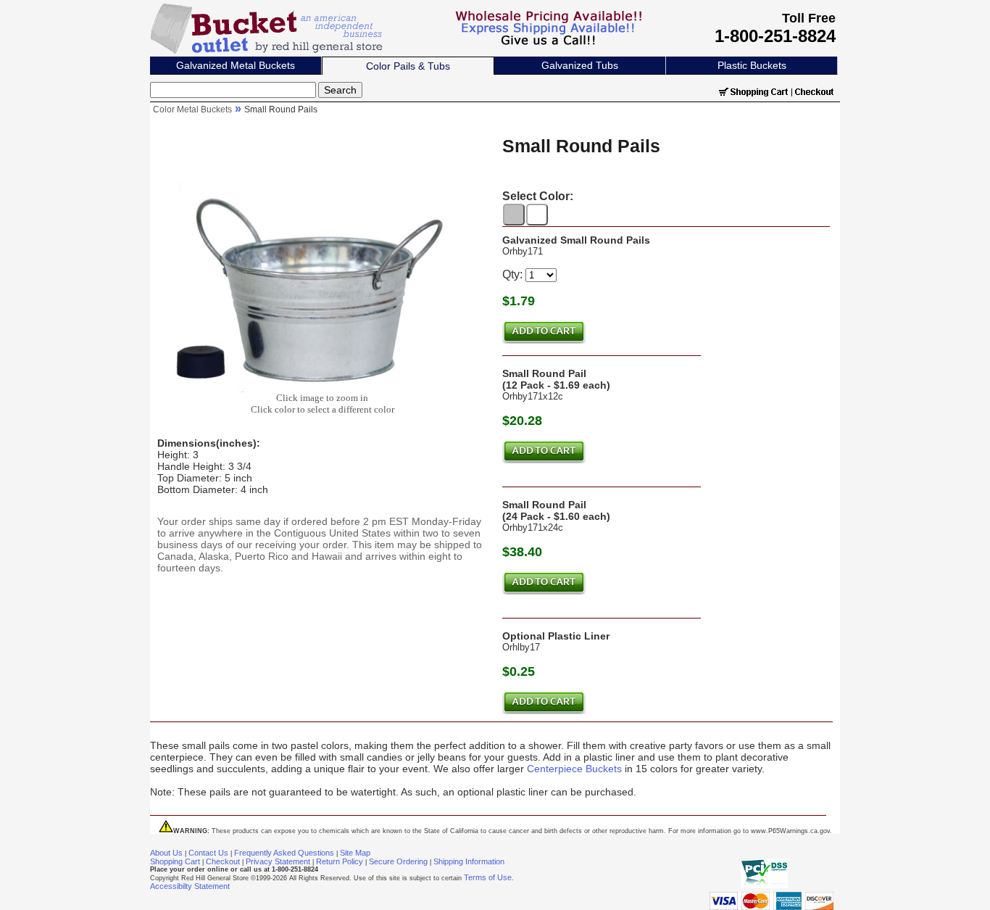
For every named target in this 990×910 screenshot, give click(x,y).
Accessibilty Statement (190, 886)
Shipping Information (468, 861)
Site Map (355, 852)
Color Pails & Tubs (408, 66)
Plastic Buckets (751, 65)
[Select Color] (514, 215)
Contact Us (208, 852)
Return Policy (339, 861)
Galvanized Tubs (579, 65)
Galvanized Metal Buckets (235, 65)
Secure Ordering (398, 861)
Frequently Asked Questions (284, 852)
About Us (166, 852)
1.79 (522, 301)
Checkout (223, 861)
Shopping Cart (175, 861)
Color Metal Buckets (192, 109)
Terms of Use (488, 877)
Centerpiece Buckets (574, 768)
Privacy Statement (278, 861)
